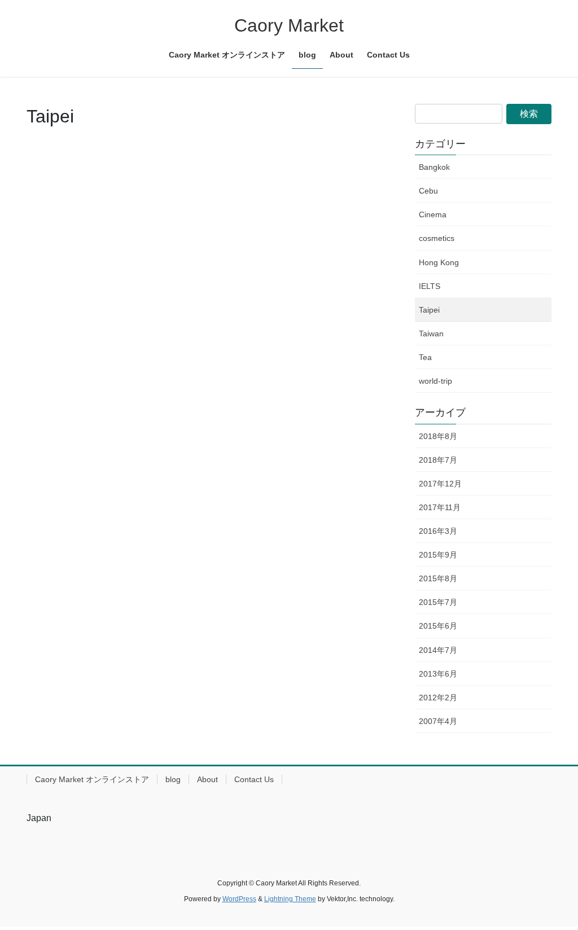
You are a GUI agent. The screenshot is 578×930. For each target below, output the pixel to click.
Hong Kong (439, 262)
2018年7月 (438, 459)
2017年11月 (440, 507)
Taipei (429, 309)
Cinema (432, 214)
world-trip (435, 380)
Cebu (428, 190)
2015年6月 (438, 625)
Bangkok (434, 167)
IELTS (429, 286)
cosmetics (436, 238)
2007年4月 (438, 721)
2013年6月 (438, 673)
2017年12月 (440, 483)
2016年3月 (438, 531)
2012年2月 (438, 697)
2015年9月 (438, 554)
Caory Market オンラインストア (92, 779)
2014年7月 (438, 650)
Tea (425, 357)
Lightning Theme (290, 899)
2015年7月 (438, 602)
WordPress (239, 899)
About (207, 779)
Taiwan (431, 333)
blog (173, 779)
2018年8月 (438, 436)
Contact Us (254, 779)
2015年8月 (438, 578)
